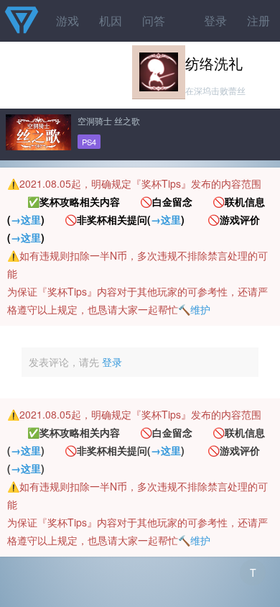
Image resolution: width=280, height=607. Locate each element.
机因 (110, 20)
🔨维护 (194, 309)
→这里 (26, 219)
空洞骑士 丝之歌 (109, 120)
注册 (258, 20)
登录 (215, 20)
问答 (153, 20)
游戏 (67, 20)
